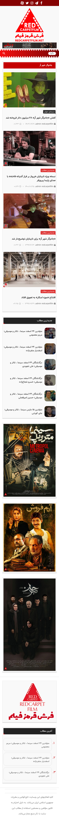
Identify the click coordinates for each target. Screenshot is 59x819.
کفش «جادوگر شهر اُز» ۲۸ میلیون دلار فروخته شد (31, 118)
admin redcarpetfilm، (44, 124)
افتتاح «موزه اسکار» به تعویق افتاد (38, 298)
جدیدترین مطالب (48, 170)
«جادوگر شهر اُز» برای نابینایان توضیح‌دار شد (34, 239)
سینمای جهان (49, 111)
